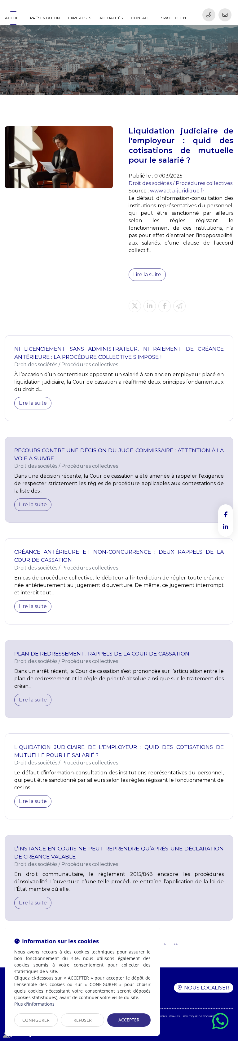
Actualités (111, 18)
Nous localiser (206, 988)
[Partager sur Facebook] (164, 306)
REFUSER (82, 1020)
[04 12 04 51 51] (208, 14)
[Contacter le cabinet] (224, 14)
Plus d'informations (34, 1004)
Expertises (79, 18)
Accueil (13, 18)
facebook (226, 514)
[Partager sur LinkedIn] (149, 306)
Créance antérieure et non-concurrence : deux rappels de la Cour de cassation (119, 555)
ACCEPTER (128, 1020)
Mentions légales (166, 1016)
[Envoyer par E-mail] (179, 306)
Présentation (45, 18)
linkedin (226, 527)
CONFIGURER (36, 1020)
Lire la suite (147, 274)
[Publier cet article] (135, 306)
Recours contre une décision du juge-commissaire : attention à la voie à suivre (119, 454)
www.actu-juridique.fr (177, 191)
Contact (140, 18)
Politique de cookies (199, 1016)
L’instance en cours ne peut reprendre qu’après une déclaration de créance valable (119, 852)
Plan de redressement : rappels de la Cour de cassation (101, 653)
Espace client (173, 18)
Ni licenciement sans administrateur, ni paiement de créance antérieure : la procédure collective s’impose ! (119, 352)
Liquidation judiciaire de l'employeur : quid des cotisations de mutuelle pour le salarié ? (119, 751)
